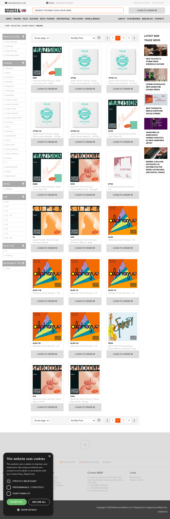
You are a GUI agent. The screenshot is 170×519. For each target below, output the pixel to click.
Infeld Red (9, 95)
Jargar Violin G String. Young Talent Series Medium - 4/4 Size (84, 82)
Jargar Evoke (10, 109)
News (108, 462)
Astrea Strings (11, 42)
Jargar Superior (11, 113)
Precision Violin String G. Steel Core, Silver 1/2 (122, 135)
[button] (28, 509)
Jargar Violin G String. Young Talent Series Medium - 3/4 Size (84, 135)
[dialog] (28, 484)
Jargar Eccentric (12, 104)
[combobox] (78, 10)
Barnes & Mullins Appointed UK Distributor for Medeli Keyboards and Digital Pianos (155, 167)
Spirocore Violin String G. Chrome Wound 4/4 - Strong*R (84, 188)
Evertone (9, 82)
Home (7, 26)
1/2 (6, 211)
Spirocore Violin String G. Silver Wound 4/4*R (47, 400)
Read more (29, 474)
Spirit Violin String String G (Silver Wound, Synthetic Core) (122, 347)
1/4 (6, 220)
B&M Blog (147, 18)
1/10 (7, 202)
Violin (7, 268)
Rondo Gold (10, 176)
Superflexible (10, 136)
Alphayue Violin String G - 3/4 (83, 346)
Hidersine (9, 46)
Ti (6, 163)
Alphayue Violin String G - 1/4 (121, 293)
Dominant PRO (11, 167)
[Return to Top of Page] (85, 445)
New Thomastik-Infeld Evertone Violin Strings (154, 111)
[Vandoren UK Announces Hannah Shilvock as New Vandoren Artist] (155, 123)
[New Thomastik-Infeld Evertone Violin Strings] (155, 99)
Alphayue (9, 68)
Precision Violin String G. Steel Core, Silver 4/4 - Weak (47, 82)
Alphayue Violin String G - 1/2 (83, 293)
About (121, 18)
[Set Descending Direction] (99, 38)
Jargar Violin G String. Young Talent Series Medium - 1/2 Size (122, 82)
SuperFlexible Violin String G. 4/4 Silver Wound (46, 241)
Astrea (8, 73)
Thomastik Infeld (12, 55)
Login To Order (46, 89)
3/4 (6, 229)
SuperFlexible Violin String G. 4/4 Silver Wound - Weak (83, 241)
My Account (158, 3)
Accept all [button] (16, 502)
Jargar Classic (11, 100)
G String (8, 255)
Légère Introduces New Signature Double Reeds (155, 87)
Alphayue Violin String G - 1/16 (46, 293)
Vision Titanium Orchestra (10, 156)
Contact (159, 18)
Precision (9, 122)
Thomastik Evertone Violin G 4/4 (121, 188)
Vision (8, 140)
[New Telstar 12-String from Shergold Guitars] (155, 50)
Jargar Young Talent (13, 118)
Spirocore (9, 131)
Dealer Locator (141, 3)
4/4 (6, 233)
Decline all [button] (39, 502)
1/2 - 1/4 (8, 215)
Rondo (8, 172)
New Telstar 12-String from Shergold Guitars (155, 61)
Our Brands (133, 18)
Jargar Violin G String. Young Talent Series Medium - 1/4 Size (47, 135)
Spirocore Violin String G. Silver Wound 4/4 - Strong (84, 400)
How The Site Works (54, 485)
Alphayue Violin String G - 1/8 (46, 346)
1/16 (7, 206)
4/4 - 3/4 (8, 238)
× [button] (49, 456)
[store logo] (16, 10)
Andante (8, 189)
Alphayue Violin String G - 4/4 (121, 240)
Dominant (9, 77)
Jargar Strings (11, 51)
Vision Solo (10, 145)
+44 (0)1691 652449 (64, 3)
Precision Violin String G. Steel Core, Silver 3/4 (47, 188)
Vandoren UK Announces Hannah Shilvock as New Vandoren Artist (155, 137)
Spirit (7, 127)
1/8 (6, 224)
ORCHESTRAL (16, 26)
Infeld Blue (9, 91)
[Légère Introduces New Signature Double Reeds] (155, 74)
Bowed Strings (28, 26)
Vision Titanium (11, 149)
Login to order (146, 10)
